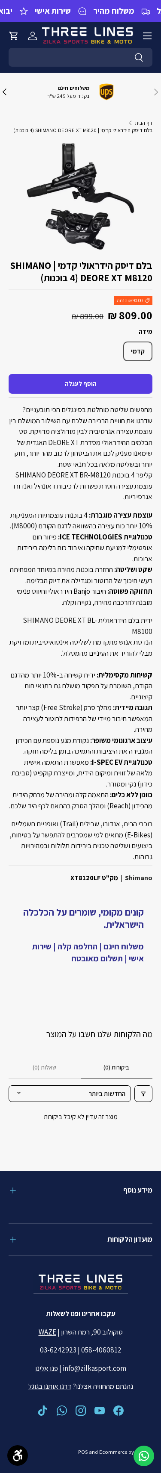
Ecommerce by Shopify (125, 1451)
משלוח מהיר (113, 10)
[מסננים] (143, 1093)
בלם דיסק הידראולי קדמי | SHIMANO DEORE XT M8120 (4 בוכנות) (82, 130)
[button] (13, 36)
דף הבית (143, 123)
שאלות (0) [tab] (44, 1067)
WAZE (47, 1332)
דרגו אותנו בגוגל (49, 1386)
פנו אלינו (46, 1368)
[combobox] (80, 57)
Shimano (138, 877)
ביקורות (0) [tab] (116, 1067)
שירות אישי (53, 10)
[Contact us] (144, 1456)
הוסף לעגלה (81, 384)
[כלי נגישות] (17, 1455)
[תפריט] (147, 36)
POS (83, 1451)
